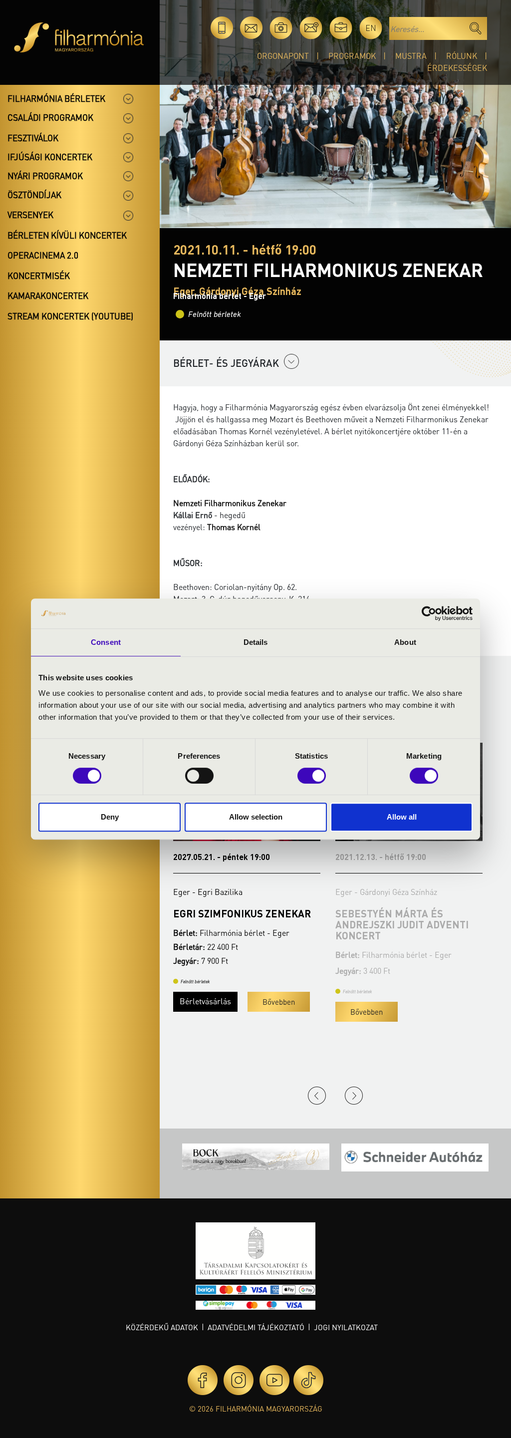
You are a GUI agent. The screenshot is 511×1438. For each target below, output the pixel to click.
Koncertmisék (38, 275)
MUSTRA (411, 55)
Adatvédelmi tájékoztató (256, 1327)
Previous (317, 1096)
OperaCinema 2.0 (42, 255)
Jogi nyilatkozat (346, 1327)
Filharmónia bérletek (56, 98)
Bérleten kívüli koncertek (67, 235)
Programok (352, 55)
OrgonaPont (283, 55)
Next (354, 1096)
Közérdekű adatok (162, 1327)
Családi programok (50, 117)
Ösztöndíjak (34, 194)
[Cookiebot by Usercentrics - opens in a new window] (429, 613)
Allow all (402, 817)
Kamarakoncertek (47, 295)
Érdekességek (457, 67)
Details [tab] (256, 642)
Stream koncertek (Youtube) (70, 315)
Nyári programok (45, 175)
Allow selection (255, 817)
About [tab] (405, 642)
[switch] (199, 776)
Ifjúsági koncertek (49, 156)
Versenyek (30, 214)
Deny (110, 817)
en (370, 27)
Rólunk (461, 55)
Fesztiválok (32, 137)
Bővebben (204, 1012)
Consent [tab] (106, 642)
